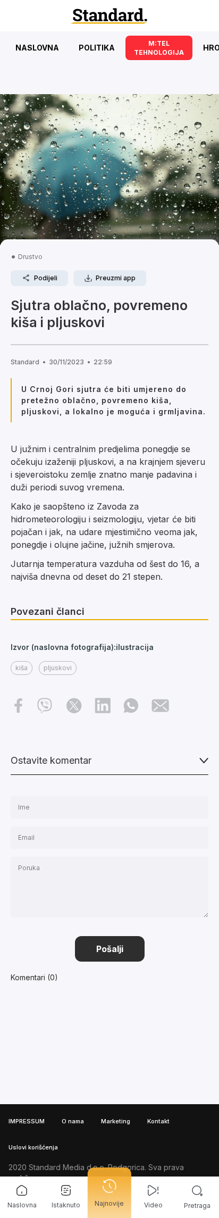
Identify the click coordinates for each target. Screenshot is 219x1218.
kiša (21, 668)
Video (153, 1205)
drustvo (30, 257)
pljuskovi (58, 668)
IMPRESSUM (27, 1121)
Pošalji (109, 949)
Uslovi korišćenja (33, 1147)
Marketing (115, 1121)
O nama (73, 1121)
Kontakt (158, 1121)
